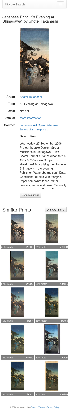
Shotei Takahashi (31, 97)
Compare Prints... (56, 209)
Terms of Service (38, 407)
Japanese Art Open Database (39, 125)
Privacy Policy (53, 407)
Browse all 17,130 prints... (34, 129)
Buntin (64, 320)
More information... (32, 118)
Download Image (30, 194)
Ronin (30, 320)
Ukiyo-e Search (15, 4)
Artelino (64, 283)
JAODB (29, 247)
